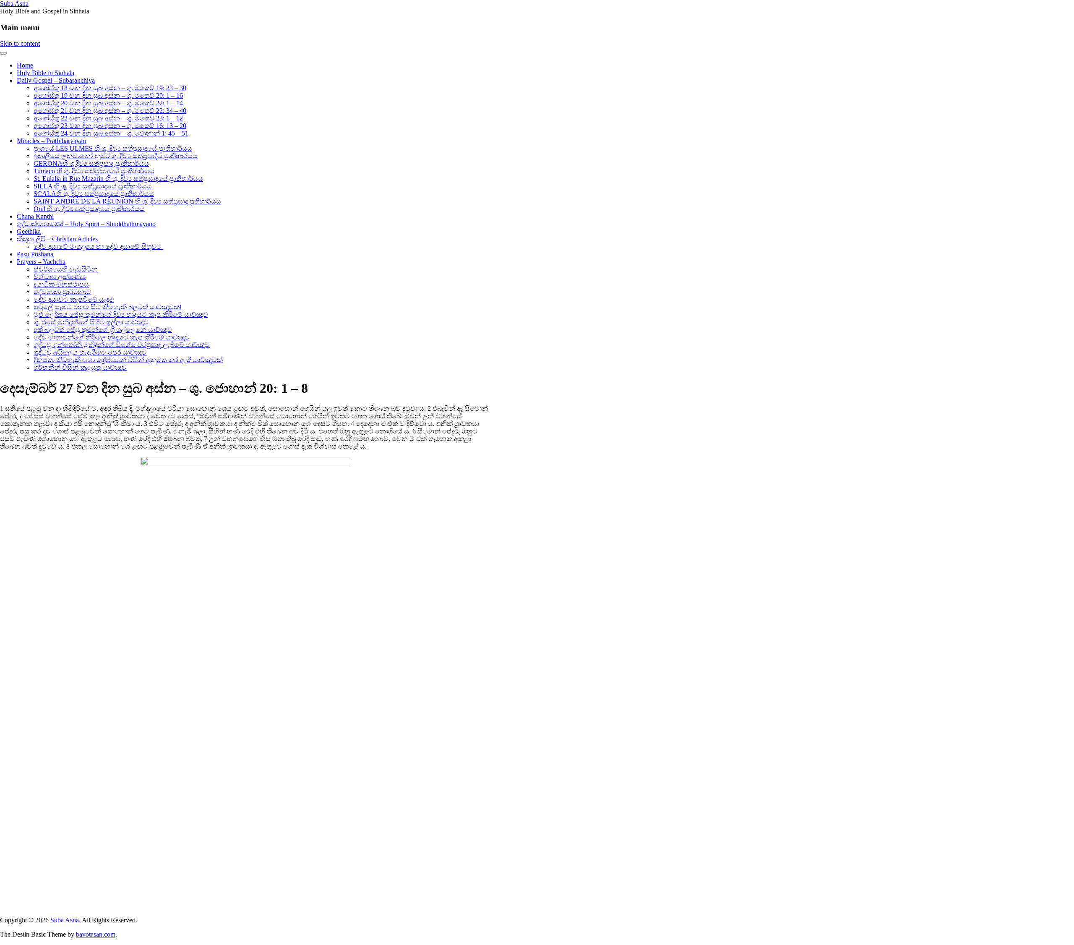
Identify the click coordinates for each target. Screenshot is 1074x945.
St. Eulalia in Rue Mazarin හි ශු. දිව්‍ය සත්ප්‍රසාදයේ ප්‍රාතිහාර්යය (118, 178)
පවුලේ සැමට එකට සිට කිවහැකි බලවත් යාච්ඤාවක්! (108, 307)
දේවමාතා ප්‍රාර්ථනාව (62, 291)
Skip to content (20, 43)
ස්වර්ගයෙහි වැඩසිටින (66, 269)
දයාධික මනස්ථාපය (61, 284)
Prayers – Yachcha (41, 261)
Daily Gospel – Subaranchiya (56, 80)
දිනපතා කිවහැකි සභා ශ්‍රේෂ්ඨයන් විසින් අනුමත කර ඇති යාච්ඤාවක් (128, 359)
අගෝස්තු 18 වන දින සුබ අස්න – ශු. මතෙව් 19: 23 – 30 (110, 87)
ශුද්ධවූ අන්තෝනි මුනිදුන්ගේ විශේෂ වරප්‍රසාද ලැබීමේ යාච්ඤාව (122, 344)
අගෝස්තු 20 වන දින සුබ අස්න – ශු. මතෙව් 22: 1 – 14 (108, 103)
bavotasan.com (95, 934)
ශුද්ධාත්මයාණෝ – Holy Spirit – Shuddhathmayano (86, 223)
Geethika (29, 231)
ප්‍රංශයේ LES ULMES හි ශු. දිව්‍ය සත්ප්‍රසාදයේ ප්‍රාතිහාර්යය (113, 148)
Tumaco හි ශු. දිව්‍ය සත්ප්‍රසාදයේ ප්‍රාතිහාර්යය (94, 171)
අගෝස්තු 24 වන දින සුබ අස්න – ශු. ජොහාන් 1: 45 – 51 (111, 133)
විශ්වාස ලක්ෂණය (60, 276)
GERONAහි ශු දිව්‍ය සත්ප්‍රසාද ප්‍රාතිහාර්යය (91, 163)
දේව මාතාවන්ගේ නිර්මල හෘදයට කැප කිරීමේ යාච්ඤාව (112, 337)
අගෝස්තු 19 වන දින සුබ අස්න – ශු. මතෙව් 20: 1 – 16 (108, 95)
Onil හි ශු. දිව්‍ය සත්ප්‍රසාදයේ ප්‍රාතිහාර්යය (89, 208)
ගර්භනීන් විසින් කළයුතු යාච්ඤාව (80, 367)
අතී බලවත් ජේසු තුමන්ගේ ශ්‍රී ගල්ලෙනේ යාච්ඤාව (103, 329)
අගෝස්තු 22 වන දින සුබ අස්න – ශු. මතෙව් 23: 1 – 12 (108, 118)
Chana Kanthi (35, 216)
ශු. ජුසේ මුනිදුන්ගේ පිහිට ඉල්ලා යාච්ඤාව (91, 322)
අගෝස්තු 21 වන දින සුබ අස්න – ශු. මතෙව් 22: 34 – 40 (110, 110)
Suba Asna (14, 3)
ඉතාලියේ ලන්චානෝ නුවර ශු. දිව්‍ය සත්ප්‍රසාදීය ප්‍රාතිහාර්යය (116, 155)
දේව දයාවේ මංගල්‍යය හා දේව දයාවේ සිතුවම (98, 246)
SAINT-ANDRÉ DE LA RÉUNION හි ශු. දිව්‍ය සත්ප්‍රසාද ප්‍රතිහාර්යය (127, 201)
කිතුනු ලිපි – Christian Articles (57, 239)
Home (25, 65)
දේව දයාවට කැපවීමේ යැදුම (74, 299)
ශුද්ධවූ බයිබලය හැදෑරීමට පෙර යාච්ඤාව (90, 352)
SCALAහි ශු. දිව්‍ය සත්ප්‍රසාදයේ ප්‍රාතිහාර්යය (94, 193)
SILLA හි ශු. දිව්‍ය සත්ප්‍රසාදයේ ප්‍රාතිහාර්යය (93, 186)
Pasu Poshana (35, 254)
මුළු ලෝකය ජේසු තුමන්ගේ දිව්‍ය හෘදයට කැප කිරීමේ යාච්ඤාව (121, 314)
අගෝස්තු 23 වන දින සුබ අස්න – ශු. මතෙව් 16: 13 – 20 (110, 125)
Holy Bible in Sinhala (45, 72)
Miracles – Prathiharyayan (51, 140)
